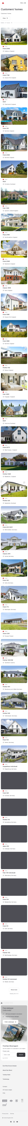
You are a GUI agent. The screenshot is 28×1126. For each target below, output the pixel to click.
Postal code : (6, 1051)
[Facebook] (11, 1121)
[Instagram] (14, 1121)
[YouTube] (17, 1121)
